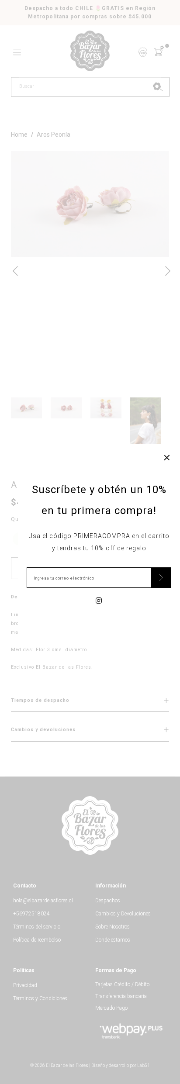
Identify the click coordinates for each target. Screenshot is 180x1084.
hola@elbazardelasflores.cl (43, 901)
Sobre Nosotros (112, 927)
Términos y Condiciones (40, 998)
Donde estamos (112, 940)
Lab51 (143, 1065)
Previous (15, 269)
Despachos (107, 901)
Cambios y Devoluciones (123, 914)
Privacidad (25, 985)
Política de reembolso (37, 940)
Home (19, 134)
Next (164, 269)
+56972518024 (31, 914)
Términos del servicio (36, 927)
